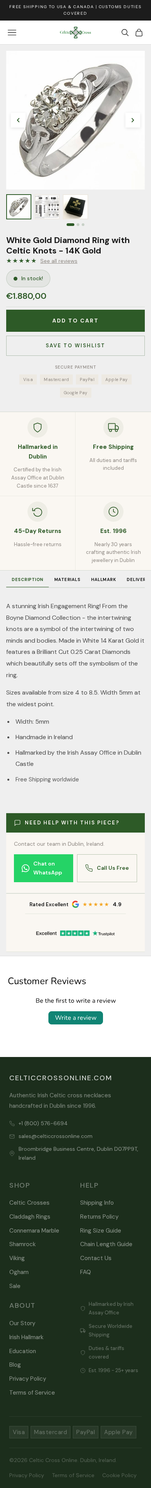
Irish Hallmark (26, 1337)
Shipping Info (97, 1203)
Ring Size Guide (100, 1231)
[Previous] (18, 120)
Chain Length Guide (106, 1244)
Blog (15, 1365)
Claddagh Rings (29, 1217)
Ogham (19, 1272)
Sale (15, 1286)
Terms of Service (32, 1393)
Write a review (75, 1018)
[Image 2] (78, 224)
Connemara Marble (34, 1231)
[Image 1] (70, 224)
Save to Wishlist (75, 345)
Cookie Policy (119, 1475)
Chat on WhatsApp (47, 868)
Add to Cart (75, 320)
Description (27, 579)
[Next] (132, 120)
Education (22, 1351)
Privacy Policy (27, 1379)
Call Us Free (113, 867)
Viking (17, 1258)
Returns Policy (99, 1217)
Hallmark (103, 579)
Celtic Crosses (29, 1203)
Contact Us (96, 1258)
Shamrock (22, 1244)
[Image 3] (83, 224)
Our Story (22, 1323)
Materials (67, 579)
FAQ (85, 1272)
